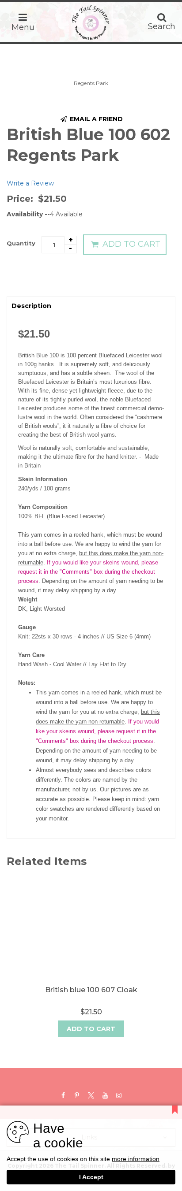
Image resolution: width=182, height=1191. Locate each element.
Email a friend (95, 119)
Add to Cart (130, 244)
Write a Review (30, 183)
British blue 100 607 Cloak (91, 990)
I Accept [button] (91, 1176)
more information (135, 1159)
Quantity (21, 243)
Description (31, 306)
